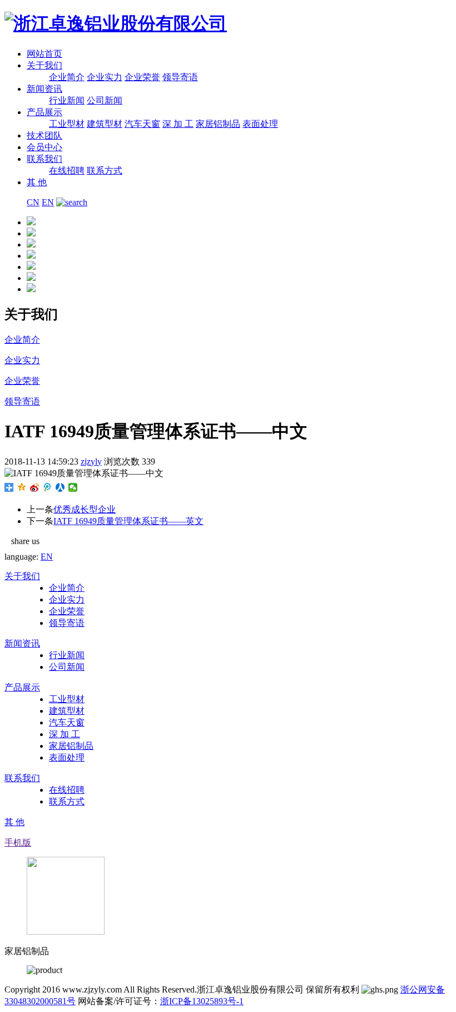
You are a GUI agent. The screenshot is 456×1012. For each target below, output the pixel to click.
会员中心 (44, 147)
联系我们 (44, 159)
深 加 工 (178, 124)
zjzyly (91, 461)
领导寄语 (180, 77)
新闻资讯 (44, 88)
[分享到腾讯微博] (47, 487)
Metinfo (304, 1001)
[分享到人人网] (60, 487)
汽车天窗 (142, 124)
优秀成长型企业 (84, 509)
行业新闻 (67, 100)
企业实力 (104, 77)
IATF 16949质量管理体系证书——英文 (128, 521)
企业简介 (67, 77)
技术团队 (44, 135)
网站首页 (44, 53)
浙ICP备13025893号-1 (202, 1001)
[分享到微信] (73, 487)
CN (33, 202)
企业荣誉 (142, 77)
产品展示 (44, 112)
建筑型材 (104, 124)
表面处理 (260, 124)
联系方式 (104, 170)
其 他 (37, 182)
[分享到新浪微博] (34, 487)
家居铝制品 (218, 124)
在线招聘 (67, 170)
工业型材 (67, 124)
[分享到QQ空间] (22, 487)
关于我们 (44, 65)
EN (48, 202)
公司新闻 (104, 100)
